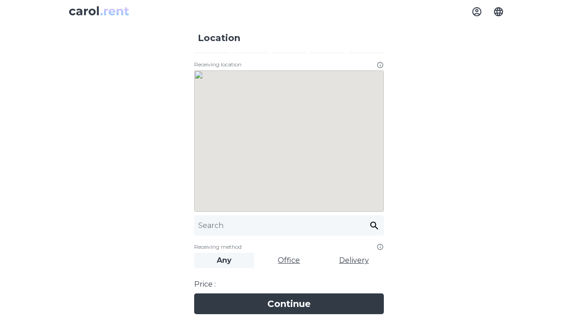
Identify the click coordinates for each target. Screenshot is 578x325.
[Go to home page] (99, 11)
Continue (289, 303)
